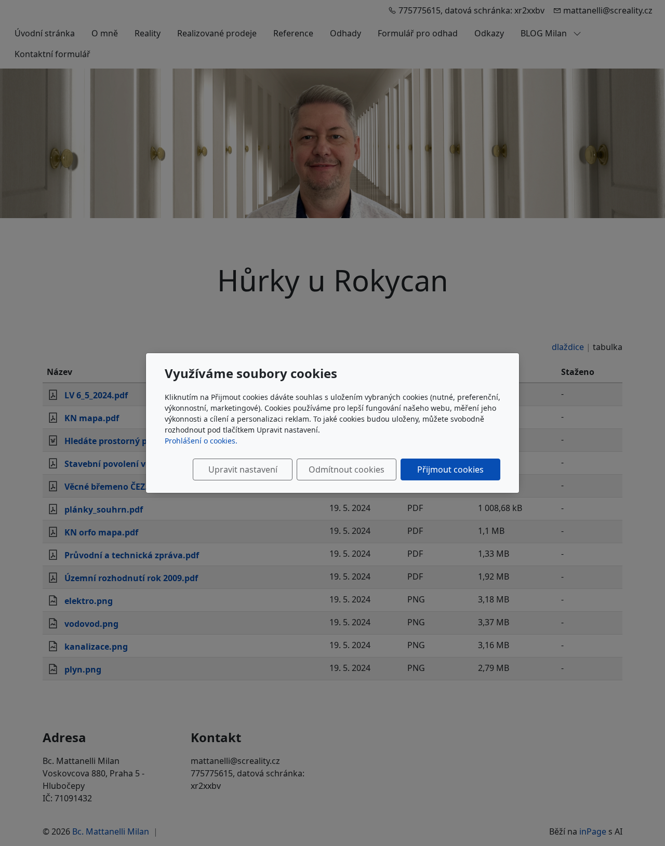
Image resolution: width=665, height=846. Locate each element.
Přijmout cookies (450, 469)
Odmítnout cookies (346, 469)
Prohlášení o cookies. (201, 441)
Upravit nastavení (242, 469)
